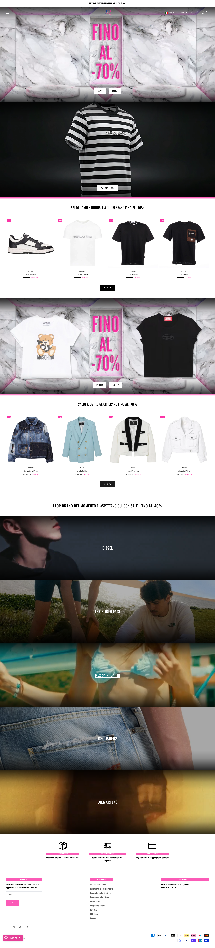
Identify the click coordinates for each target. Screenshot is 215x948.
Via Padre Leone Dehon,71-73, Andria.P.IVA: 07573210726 (175, 886)
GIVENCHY (184, 468)
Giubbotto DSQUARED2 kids (31, 471)
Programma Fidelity (97, 905)
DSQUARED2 (31, 468)
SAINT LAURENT (82, 271)
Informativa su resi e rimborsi (101, 888)
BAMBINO (99, 384)
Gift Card (93, 909)
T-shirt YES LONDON (133, 274)
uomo (100, 90)
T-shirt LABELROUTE (184, 274)
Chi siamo (94, 914)
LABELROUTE (184, 271)
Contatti (93, 918)
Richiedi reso (95, 901)
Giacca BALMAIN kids (82, 471)
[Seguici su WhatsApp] (26, 927)
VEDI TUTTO (107, 287)
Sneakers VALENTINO (30, 274)
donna (114, 90)
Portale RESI (74, 857)
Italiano (182, 13)
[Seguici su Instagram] (13, 927)
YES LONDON (133, 271)
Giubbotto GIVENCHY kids (184, 471)
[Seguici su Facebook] (7, 927)
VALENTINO (30, 271)
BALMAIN (82, 468)
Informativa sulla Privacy (99, 897)
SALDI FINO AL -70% (107, 188)
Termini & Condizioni (98, 884)
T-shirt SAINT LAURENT (82, 274)
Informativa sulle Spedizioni (100, 892)
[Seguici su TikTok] (20, 927)
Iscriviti (12, 902)
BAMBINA (115, 384)
